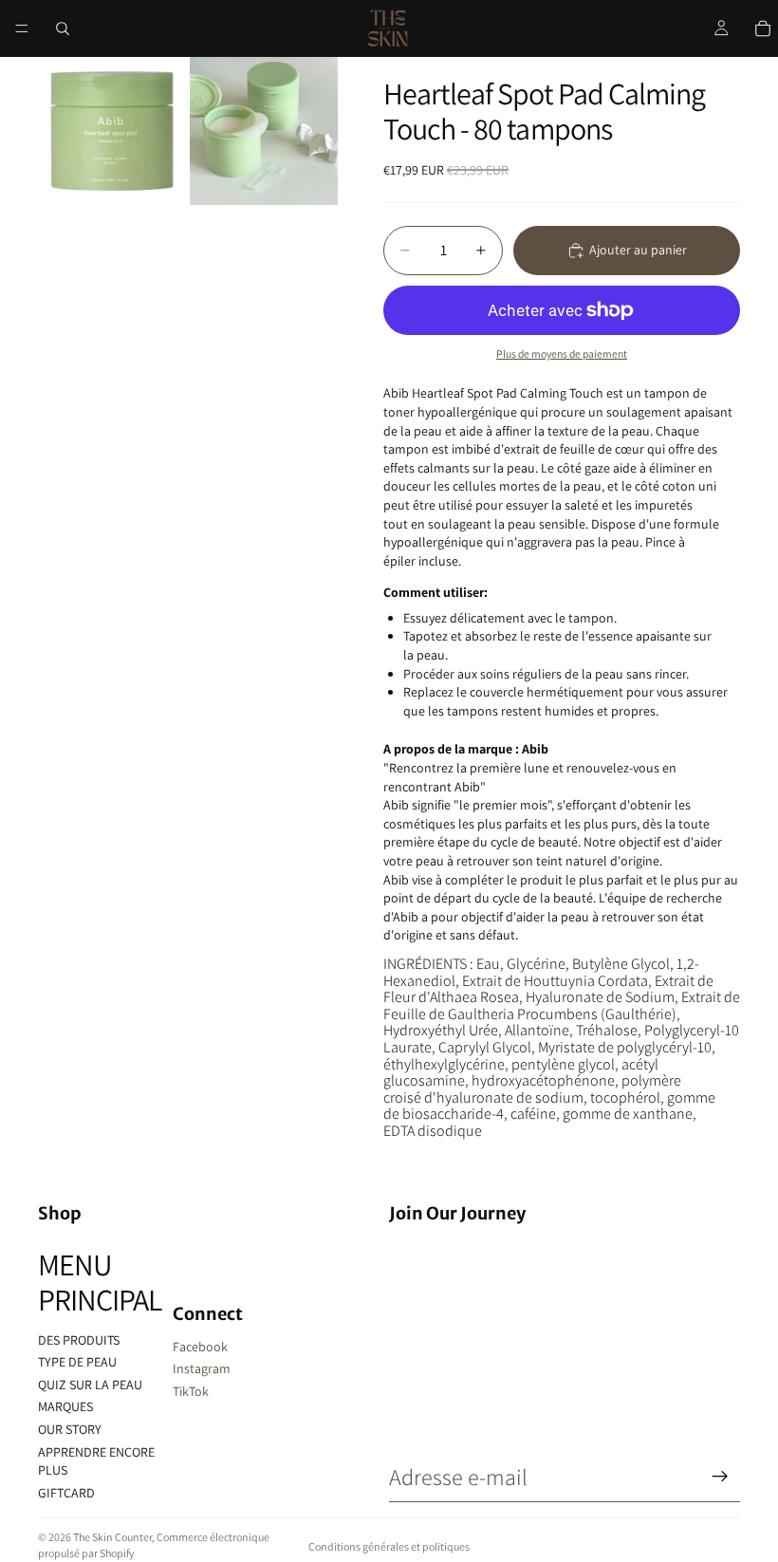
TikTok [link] (191, 1391)
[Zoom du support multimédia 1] (112, 131)
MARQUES (65, 1406)
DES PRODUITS (79, 1339)
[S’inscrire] (720, 1477)
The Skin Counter (112, 1537)
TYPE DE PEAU (77, 1361)
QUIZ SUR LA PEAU (90, 1384)
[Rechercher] (62, 28)
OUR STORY (70, 1429)
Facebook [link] (200, 1346)
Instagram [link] (202, 1368)
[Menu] (22, 28)
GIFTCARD (66, 1492)
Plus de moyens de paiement (561, 353)
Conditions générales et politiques (389, 1546)
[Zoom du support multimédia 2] (264, 131)
